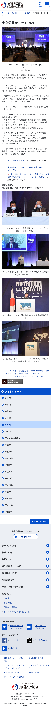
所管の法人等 (9, 603)
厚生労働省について (11, 566)
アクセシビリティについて (39, 666)
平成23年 (9, 492)
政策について (8, 559)
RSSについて (34, 672)
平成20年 (9, 512)
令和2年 (8, 431)
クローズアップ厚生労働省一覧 (17, 612)
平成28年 (9, 458)
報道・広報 (7, 552)
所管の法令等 (8, 580)
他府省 (6, 598)
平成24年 (9, 485)
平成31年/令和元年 (12, 438)
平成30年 (9, 445)
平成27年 (9, 465)
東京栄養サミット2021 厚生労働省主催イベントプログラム (28, 168)
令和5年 (8, 411)
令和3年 (8, 425)
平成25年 (9, 478)
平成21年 (9, 505)
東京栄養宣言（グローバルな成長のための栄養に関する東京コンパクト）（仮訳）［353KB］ (28, 175)
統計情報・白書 (9, 573)
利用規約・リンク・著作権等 (14, 659)
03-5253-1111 (26, 699)
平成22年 (9, 498)
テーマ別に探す (9, 545)
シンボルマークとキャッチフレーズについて (14, 666)
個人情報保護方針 (36, 658)
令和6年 (8, 405)
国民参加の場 (26, 537)
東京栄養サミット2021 (17, 160)
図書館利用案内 (10, 607)
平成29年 (9, 452)
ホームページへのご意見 (14, 677)
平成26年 (9, 472)
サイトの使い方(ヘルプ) (14, 672)
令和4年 (8, 418)
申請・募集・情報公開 (12, 587)
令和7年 (8, 398)
